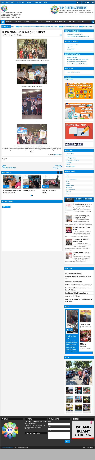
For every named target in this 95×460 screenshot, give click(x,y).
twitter (77, 2)
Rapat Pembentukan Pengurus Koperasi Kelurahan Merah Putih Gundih (34, 26)
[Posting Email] (3, 160)
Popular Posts (69, 200)
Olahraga (68, 191)
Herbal (68, 183)
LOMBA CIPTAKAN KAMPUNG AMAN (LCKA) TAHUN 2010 (23, 32)
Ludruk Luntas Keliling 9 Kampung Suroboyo (76, 293)
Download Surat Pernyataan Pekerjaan (77, 61)
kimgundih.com (58, 154)
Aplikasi (29, 2)
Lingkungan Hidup (12, 35)
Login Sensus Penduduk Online (75, 34)
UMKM (68, 164)
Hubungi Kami (80, 22)
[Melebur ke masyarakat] (85, 336)
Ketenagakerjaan (70, 166)
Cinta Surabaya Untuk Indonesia (73, 273)
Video (67, 177)
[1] (31, 197)
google (83, 2)
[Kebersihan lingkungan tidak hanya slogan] (12, 182)
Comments (79, 199)
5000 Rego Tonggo (85, 324)
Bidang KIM (18, 22)
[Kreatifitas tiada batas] (72, 321)
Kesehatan (69, 155)
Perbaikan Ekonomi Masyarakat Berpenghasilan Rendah (81, 217)
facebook (80, 2)
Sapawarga (49, 22)
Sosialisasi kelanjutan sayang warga (82, 204)
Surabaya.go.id (38, 22)
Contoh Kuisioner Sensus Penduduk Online (78, 36)
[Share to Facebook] (15, 177)
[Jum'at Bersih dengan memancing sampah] (32, 182)
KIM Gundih (9, 22)
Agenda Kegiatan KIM (71, 179)
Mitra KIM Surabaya (60, 22)
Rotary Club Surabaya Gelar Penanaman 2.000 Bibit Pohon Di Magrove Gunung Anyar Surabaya (51, 193)
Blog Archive (88, 199)
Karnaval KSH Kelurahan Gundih (73, 282)
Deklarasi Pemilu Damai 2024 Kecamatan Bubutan (78, 285)
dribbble (90, 2)
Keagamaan (69, 194)
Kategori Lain (27, 22)
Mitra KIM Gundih (9, 2)
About (45, 2)
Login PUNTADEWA (72, 57)
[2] (32, 197)
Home (2, 2)
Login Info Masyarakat (72, 44)
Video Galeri (72, 22)
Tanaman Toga (70, 185)
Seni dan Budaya (70, 189)
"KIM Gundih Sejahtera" (7, 447)
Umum (67, 174)
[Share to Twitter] (17, 177)
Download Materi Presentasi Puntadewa (77, 63)
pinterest (93, 2)
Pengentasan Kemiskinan (72, 160)
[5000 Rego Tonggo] (85, 316)
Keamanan (69, 187)
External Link (20, 2)
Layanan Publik (70, 153)
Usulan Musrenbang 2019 (73, 72)
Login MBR (69, 47)
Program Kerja (37, 2)
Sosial (67, 181)
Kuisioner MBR (70, 49)
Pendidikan (69, 162)
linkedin (88, 2)
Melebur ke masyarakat (83, 345)
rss (85, 2)
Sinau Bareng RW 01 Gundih (66, 26)
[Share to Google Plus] (20, 177)
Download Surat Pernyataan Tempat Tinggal (78, 59)
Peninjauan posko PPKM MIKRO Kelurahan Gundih (81, 240)
